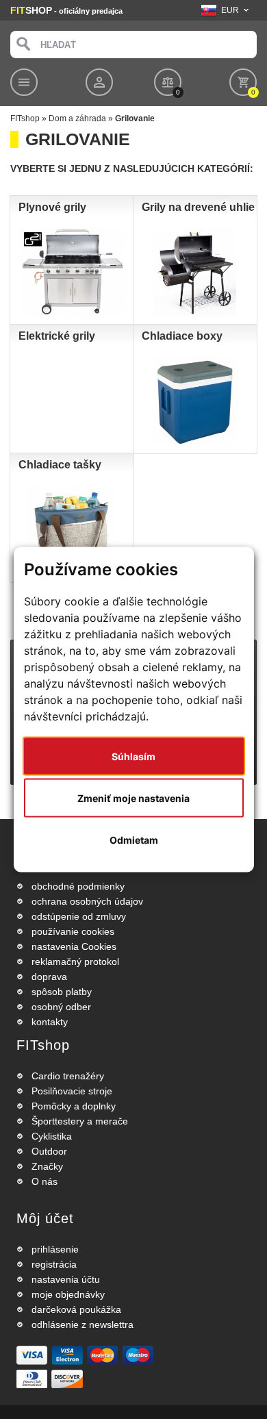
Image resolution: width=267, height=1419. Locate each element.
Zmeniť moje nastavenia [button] (133, 798)
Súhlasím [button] (133, 756)
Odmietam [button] (134, 840)
